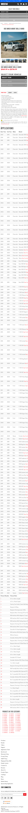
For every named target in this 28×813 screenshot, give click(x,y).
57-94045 (17, 722)
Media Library (4, 781)
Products (5, 23)
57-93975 (11, 720)
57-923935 (5, 726)
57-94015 (11, 722)
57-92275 (4, 714)
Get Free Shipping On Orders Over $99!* (11, 1)
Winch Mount (24, 115)
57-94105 (17, 731)
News (2, 779)
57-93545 (4, 715)
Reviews (3, 768)
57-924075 (12, 724)
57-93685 (17, 715)
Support (3, 747)
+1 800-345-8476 (4, 809)
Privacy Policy (4, 756)
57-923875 (11, 729)
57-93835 (17, 717)
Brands (2, 743)
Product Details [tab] (3, 92)
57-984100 (11, 732)
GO (25, 794)
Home (2, 23)
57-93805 (11, 717)
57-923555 (18, 727)
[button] (18, 4)
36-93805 (17, 719)
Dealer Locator (4, 763)
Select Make (5, 14)
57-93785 (4, 717)
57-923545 (12, 727)
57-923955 (11, 726)
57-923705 (5, 729)
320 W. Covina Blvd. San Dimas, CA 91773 (10, 811)
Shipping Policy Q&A (6, 761)
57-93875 (4, 719)
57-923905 (18, 724)
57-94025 (17, 720)
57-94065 (4, 724)
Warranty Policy (5, 754)
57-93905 (11, 719)
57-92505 (17, 714)
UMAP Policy (4, 758)
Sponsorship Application (7, 783)
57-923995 (18, 726)
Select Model (5, 17)
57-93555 (11, 715)
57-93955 (4, 720)
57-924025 (18, 729)
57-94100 (11, 731)
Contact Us (4, 765)
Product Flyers (4, 772)
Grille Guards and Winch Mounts (15, 23)
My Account (4, 752)
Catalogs (3, 774)
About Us (3, 770)
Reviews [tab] (15, 92)
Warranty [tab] (10, 92)
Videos (2, 745)
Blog (2, 777)
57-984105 (5, 732)
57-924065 (5, 727)
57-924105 (5, 731)
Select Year (4, 11)
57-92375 (11, 714)
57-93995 (4, 722)
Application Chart (5, 749)
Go (14, 20)
